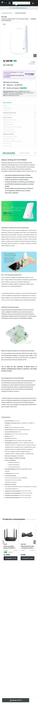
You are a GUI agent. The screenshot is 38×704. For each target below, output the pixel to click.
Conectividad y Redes (6, 13)
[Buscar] (28, 3)
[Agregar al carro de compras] (10, 558)
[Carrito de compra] (32, 3)
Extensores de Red (20, 13)
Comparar (33, 18)
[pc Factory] (4, 3)
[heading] (9, 153)
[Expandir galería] (35, 55)
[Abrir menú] (9, 3)
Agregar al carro (17, 700)
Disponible (23, 88)
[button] (34, 542)
